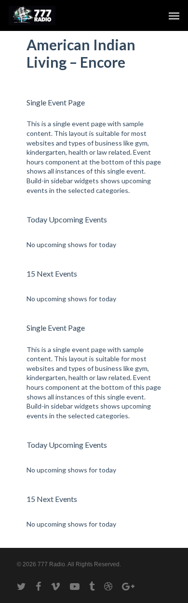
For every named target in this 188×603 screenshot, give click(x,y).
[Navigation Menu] (174, 15)
